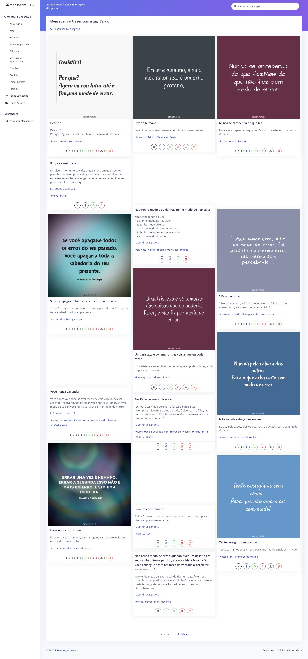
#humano (86, 548)
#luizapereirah (250, 314)
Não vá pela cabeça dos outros (240, 419)
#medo (55, 141)
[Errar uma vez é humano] (89, 484)
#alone (232, 141)
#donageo (173, 249)
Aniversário (16, 23)
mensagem (21, 5)
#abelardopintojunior (156, 431)
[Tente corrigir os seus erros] (258, 496)
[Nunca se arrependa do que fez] (258, 77)
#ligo (138, 533)
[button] (110, 151)
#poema (161, 249)
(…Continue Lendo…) (62, 188)
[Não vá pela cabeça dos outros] (258, 373)
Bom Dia (14, 68)
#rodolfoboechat (247, 437)
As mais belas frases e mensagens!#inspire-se (66, 6)
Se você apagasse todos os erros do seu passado (83, 301)
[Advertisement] (89, 362)
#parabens (175, 431)
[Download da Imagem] (101, 151)
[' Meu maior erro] (258, 250)
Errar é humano (145, 123)
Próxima (183, 634)
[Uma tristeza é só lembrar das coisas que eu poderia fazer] (174, 308)
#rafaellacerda (59, 425)
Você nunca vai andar (65, 391)
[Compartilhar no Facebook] (77, 151)
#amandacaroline (69, 548)
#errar (64, 141)
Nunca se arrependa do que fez (240, 123)
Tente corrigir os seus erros (238, 542)
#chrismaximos (162, 601)
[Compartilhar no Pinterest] (93, 151)
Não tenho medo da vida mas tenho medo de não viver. (173, 210)
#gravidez (140, 249)
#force (139, 431)
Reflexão (14, 88)
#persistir (225, 314)
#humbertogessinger (71, 319)
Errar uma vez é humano (67, 530)
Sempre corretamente (150, 509)
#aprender (57, 420)
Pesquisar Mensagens (21, 120)
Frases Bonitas (17, 81)
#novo (54, 195)
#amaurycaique (144, 377)
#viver (77, 420)
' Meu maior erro (230, 296)
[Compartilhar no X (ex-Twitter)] (69, 151)
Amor (12, 30)
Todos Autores (17, 102)
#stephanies (76, 141)
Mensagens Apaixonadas (16, 59)
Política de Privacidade (290, 650)
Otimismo (15, 51)
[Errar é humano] (174, 77)
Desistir (55, 123)
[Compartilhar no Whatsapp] (85, 151)
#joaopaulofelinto (145, 137)
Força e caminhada (63, 163)
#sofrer (68, 420)
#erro (262, 314)
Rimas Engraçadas (19, 44)
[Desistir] (89, 77)
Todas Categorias (19, 95)
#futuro (139, 436)
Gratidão (14, 75)
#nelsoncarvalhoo (248, 556)
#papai (187, 431)
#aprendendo (98, 420)
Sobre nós (268, 650)
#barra (149, 436)
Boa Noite (15, 37)
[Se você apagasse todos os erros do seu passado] (89, 255)
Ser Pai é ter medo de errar (153, 399)
